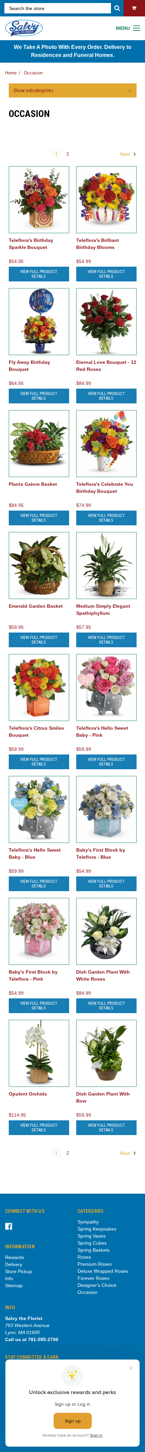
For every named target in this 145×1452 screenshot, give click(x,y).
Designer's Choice (97, 1285)
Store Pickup (18, 1271)
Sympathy (88, 1222)
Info (9, 1278)
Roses (84, 1257)
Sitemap (14, 1285)
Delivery (13, 1264)
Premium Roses (95, 1264)
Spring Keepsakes (97, 1229)
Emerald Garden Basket (36, 606)
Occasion (33, 72)
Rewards (14, 1257)
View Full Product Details (38, 274)
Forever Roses (93, 1278)
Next (125, 154)
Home (11, 72)
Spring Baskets (94, 1250)
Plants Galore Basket (33, 484)
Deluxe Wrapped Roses (103, 1271)
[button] (73, 90)
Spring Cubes (92, 1243)
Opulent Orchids (28, 1094)
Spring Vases (92, 1236)
